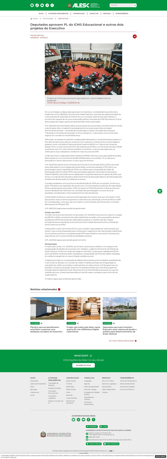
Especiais (69, 395)
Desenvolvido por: (101, 451)
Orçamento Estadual (127, 387)
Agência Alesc (71, 381)
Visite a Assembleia (108, 389)
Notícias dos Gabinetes (70, 402)
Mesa (32, 387)
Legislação (88, 381)
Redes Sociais (71, 389)
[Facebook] (47, 5)
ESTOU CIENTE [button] (160, 456)
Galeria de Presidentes (38, 384)
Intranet (105, 392)
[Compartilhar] (135, 36)
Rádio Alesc (70, 387)
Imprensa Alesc (71, 398)
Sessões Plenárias (54, 388)
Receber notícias (83, 365)
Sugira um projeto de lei (55, 402)
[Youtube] (42, 5)
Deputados (34, 381)
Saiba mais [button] (13, 457)
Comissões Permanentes (53, 392)
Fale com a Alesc (108, 381)
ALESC (41, 13)
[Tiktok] (37, 5)
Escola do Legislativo (109, 384)
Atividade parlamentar (58, 13)
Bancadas (33, 389)
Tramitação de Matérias (53, 384)
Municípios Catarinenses (88, 403)
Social (32, 395)
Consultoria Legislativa (52, 397)
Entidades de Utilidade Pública (92, 393)
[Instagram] (32, 5)
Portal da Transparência (128, 381)
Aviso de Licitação (90, 389)
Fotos (68, 392)
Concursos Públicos (127, 389)
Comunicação (79, 13)
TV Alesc (69, 384)
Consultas (93, 13)
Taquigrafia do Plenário (89, 398)
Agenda (87, 384)
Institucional (34, 392)
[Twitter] (52, 5)
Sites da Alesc (106, 387)
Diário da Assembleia (91, 387)
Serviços (107, 13)
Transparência (121, 13)
